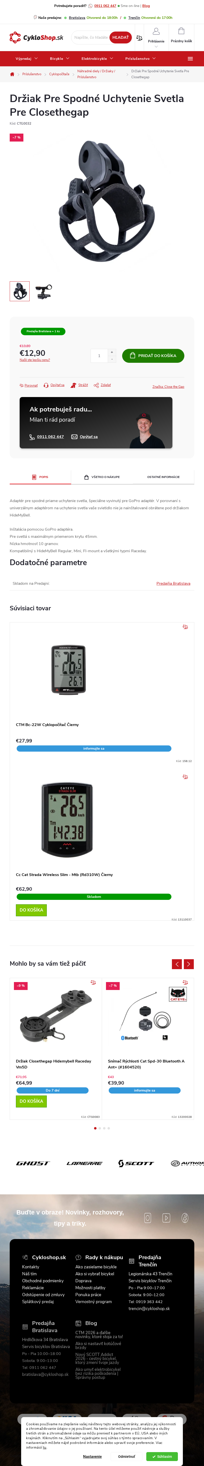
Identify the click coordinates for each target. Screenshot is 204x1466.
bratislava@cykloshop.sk (45, 1375)
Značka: (168, 387)
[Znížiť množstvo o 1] (112, 359)
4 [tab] (108, 1128)
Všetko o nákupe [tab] (106, 477)
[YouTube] (166, 1217)
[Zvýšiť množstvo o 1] (112, 352)
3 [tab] (104, 1128)
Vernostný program (93, 1302)
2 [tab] (100, 1128)
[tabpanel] (56, 1049)
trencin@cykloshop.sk (149, 1309)
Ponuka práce (88, 1295)
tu (45, 1447)
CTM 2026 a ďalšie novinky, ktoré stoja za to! (99, 1335)
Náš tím (29, 1274)
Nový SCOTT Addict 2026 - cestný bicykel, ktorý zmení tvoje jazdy (97, 1359)
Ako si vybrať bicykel (94, 1274)
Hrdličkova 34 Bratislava (45, 1340)
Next (189, 964)
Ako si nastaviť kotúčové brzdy (98, 1346)
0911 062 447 (105, 5)
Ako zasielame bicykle (96, 1267)
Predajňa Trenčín (150, 1261)
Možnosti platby (90, 1288)
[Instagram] (147, 1217)
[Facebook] (185, 1217)
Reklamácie (33, 1288)
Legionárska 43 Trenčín (150, 1274)
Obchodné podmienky (43, 1281)
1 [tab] (95, 1128)
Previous (177, 964)
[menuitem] (27, 59)
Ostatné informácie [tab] (163, 477)
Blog (146, 5)
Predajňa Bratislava (173, 583)
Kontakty (30, 1267)
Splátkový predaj (38, 1302)
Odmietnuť (126, 1457)
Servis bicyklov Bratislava (46, 1347)
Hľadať (120, 37)
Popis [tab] (43, 477)
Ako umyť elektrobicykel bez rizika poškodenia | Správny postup (98, 1374)
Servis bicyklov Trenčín (150, 1281)
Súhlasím (164, 1457)
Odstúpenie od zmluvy (43, 1295)
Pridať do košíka (157, 356)
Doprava (83, 1281)
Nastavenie (92, 1456)
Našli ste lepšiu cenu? (35, 360)
